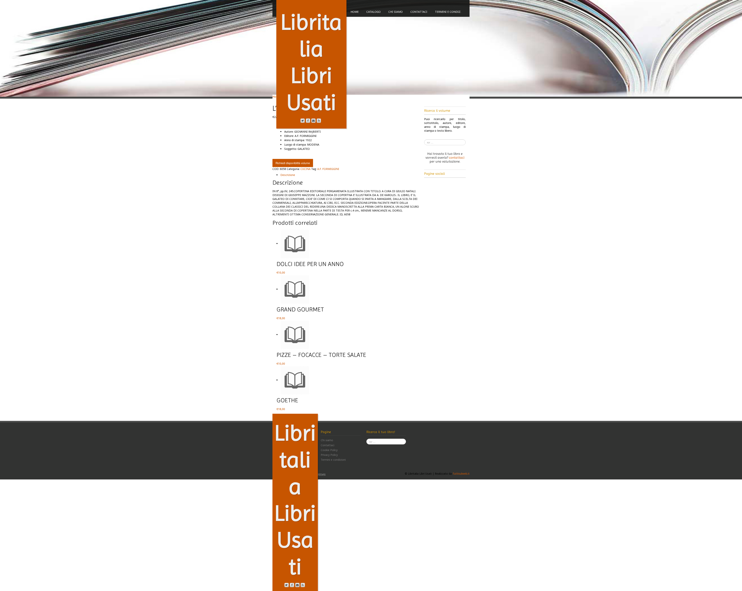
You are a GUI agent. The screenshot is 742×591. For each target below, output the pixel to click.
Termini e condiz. (448, 12)
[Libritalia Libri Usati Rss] (319, 121)
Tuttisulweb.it (461, 473)
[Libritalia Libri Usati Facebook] (308, 121)
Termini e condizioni (333, 459)
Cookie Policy (329, 450)
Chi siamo (395, 12)
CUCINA (305, 169)
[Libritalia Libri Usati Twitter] (302, 121)
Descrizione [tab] (287, 175)
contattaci (456, 157)
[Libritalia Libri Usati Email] (313, 121)
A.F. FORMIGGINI (328, 169)
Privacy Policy (329, 455)
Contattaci (418, 12)
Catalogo (373, 12)
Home (355, 12)
